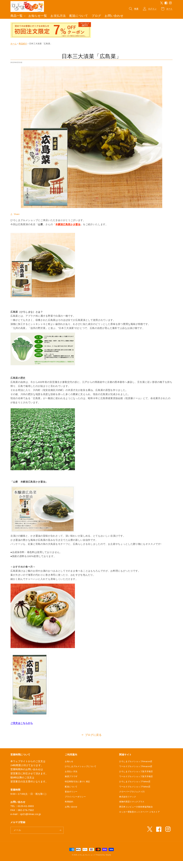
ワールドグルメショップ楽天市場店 (136, 776)
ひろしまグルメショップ (87, 855)
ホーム (13, 43)
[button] (18, 16)
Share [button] (16, 214)
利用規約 (69, 801)
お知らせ (69, 761)
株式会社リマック (127, 797)
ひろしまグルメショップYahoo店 (134, 781)
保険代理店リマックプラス (131, 801)
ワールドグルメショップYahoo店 (134, 786)
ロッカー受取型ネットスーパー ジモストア (139, 812)
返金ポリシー (71, 791)
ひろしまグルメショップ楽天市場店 (136, 771)
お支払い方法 (71, 771)
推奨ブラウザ (71, 776)
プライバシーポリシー (75, 797)
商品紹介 (23, 43)
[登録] (60, 830)
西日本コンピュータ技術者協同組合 (136, 807)
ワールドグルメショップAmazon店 (135, 766)
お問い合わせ (71, 807)
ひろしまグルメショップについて (80, 766)
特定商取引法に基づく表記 (77, 781)
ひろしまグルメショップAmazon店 (135, 761)
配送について (71, 786)
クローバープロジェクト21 (132, 791)
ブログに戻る (93, 734)
